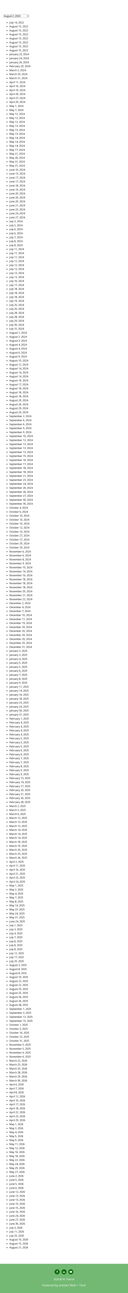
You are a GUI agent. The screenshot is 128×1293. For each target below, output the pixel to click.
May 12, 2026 (17, 1148)
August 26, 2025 (18, 997)
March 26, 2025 (18, 857)
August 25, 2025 (18, 989)
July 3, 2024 (15, 221)
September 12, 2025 (21, 1017)
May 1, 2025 (16, 885)
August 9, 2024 (18, 356)
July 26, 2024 (16, 309)
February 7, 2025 (19, 758)
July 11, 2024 (16, 249)
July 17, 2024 (16, 285)
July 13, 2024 (16, 273)
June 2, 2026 (16, 1176)
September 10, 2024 (21, 436)
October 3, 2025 (18, 1029)
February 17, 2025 (19, 786)
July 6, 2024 (15, 229)
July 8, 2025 (15, 941)
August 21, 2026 (18, 1247)
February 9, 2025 (19, 770)
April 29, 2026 (17, 1120)
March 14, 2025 (18, 830)
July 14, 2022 (16, 22)
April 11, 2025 (17, 865)
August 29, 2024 (18, 408)
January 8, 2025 (18, 679)
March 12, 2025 (18, 818)
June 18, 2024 (17, 185)
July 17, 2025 (16, 957)
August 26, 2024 (18, 404)
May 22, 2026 (17, 1160)
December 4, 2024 (19, 607)
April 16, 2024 (17, 86)
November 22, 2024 (20, 599)
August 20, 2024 (18, 400)
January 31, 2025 (19, 714)
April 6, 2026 (16, 1084)
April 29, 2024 (17, 102)
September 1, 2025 (20, 1009)
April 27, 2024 (17, 98)
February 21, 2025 (19, 794)
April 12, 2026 (17, 1096)
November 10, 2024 (20, 567)
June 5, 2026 (16, 1180)
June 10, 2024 (17, 169)
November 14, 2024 (20, 571)
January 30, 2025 (19, 710)
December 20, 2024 (20, 627)
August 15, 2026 (18, 1243)
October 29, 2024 (19, 543)
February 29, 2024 (19, 66)
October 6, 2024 (18, 511)
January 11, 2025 (19, 686)
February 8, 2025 (19, 766)
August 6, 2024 (18, 352)
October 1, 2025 (18, 1024)
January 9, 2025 (18, 682)
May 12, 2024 (17, 114)
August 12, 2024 (18, 364)
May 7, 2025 (16, 897)
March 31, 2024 (18, 78)
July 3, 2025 (15, 929)
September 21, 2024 (21, 476)
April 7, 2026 (16, 1088)
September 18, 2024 (21, 468)
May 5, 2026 (16, 1136)
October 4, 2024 (18, 507)
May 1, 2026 (16, 1124)
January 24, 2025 (19, 706)
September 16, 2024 (21, 460)
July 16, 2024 (16, 281)
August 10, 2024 (18, 360)
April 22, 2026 (17, 1112)
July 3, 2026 (15, 1227)
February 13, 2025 (19, 778)
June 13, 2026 (17, 1196)
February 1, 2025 (19, 718)
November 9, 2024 (20, 563)
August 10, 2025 (18, 977)
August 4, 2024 (18, 344)
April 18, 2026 (17, 1108)
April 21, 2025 (17, 873)
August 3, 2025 (18, 965)
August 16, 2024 (18, 380)
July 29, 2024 (16, 320)
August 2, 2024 (18, 336)
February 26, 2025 (19, 798)
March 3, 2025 (17, 810)
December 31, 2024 (20, 647)
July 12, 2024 (16, 261)
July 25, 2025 (16, 961)
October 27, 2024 (19, 535)
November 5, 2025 (20, 1044)
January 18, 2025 (19, 698)
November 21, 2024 (20, 595)
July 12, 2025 (16, 953)
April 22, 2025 (17, 877)
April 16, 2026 (17, 1100)
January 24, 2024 (19, 58)
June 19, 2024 (17, 189)
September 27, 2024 (21, 495)
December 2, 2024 (19, 603)
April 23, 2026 (17, 1116)
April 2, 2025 (16, 861)
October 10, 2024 (19, 515)
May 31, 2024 (17, 161)
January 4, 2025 (18, 659)
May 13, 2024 (17, 126)
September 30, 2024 (21, 500)
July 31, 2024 (16, 328)
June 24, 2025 (17, 921)
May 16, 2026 (17, 1152)
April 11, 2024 (17, 82)
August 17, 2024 (18, 384)
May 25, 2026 (17, 1168)
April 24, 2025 (17, 881)
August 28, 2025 (18, 1005)
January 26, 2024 (19, 62)
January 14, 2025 (19, 690)
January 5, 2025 (18, 663)
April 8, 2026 (16, 1092)
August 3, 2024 (18, 340)
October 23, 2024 (19, 531)
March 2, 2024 (17, 70)
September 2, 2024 (20, 416)
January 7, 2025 (18, 674)
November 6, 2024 (20, 551)
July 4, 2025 (15, 933)
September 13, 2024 (21, 444)
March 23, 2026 (18, 1064)
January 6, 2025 (18, 670)
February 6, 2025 (19, 750)
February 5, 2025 (19, 738)
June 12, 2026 (17, 1192)
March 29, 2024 (18, 74)
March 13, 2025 (18, 822)
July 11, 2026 (16, 1231)
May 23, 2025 (17, 909)
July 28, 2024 (16, 313)
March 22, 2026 (18, 1060)
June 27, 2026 (17, 1219)
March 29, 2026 (18, 1076)
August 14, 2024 (18, 368)
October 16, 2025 (19, 1032)
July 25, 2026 (16, 1235)
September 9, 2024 (20, 428)
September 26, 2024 (21, 488)
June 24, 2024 (17, 213)
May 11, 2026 (17, 1144)
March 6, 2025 (17, 814)
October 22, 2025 (19, 1036)
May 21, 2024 (17, 153)
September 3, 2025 (20, 1013)
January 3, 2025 (18, 651)
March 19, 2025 (18, 846)
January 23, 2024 (19, 54)
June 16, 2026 (17, 1211)
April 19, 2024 (17, 90)
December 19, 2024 (20, 623)
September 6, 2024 (20, 420)
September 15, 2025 (21, 1021)
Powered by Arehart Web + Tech (64, 1285)
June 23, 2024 (17, 209)
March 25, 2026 (18, 1068)
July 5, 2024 (15, 225)
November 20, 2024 (20, 591)
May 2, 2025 (16, 889)
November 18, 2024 (20, 579)
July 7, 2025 (15, 937)
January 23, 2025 (19, 702)
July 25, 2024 (16, 305)
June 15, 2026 (17, 1204)
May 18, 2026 (17, 1156)
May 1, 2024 (16, 106)
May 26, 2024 (17, 157)
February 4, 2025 (19, 722)
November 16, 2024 (20, 575)
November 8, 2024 (20, 559)
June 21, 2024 (17, 205)
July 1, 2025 (15, 925)
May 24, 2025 (17, 913)
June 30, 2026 (17, 1223)
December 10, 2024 (20, 615)
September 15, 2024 (21, 456)
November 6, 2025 (20, 1052)
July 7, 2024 (15, 237)
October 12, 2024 (19, 527)
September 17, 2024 (21, 464)
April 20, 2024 (17, 94)
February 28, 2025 (19, 802)
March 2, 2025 (17, 806)
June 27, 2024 (17, 217)
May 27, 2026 (17, 1172)
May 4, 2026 (16, 1132)
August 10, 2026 (18, 1239)
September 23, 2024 (21, 480)
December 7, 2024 (19, 611)
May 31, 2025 (17, 917)
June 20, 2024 (17, 193)
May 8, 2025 (16, 901)
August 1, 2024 (18, 332)
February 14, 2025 (19, 782)
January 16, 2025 (19, 694)
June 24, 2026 (17, 1215)
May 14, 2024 (17, 138)
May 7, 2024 (16, 110)
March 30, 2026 (18, 1080)
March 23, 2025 (18, 854)
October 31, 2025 (19, 1040)
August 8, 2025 (18, 969)
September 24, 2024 (21, 483)
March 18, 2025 (18, 842)
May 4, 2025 (16, 893)
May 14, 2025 (17, 905)
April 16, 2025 (17, 869)
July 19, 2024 (16, 301)
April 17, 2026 (17, 1104)
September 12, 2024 (21, 440)
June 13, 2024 (17, 173)
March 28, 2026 (18, 1072)
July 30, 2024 (16, 325)
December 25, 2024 (20, 643)
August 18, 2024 (18, 388)
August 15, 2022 (18, 26)
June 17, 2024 (17, 177)
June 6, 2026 (16, 1188)
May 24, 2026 (17, 1164)
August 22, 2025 (18, 981)
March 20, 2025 (18, 849)
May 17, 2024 (17, 150)
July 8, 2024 (15, 241)
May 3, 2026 (16, 1128)
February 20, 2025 (19, 790)
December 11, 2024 (20, 619)
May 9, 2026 (16, 1140)
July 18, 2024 (16, 289)
